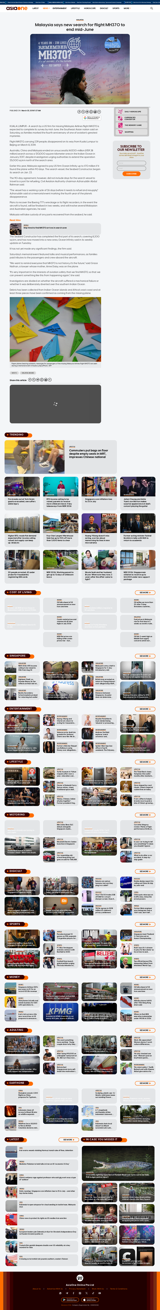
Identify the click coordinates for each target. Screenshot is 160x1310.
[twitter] (83, 112)
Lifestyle (75, 8)
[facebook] (79, 112)
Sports (116, 8)
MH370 (14, 373)
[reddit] (95, 112)
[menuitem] (35, 8)
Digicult (104, 8)
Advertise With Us (55, 1289)
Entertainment (60, 8)
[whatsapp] (91, 112)
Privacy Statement (77, 1289)
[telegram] (87, 112)
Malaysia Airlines (28, 373)
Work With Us (98, 1289)
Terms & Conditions (118, 1289)
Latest (36, 8)
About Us (37, 1289)
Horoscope (90, 8)
